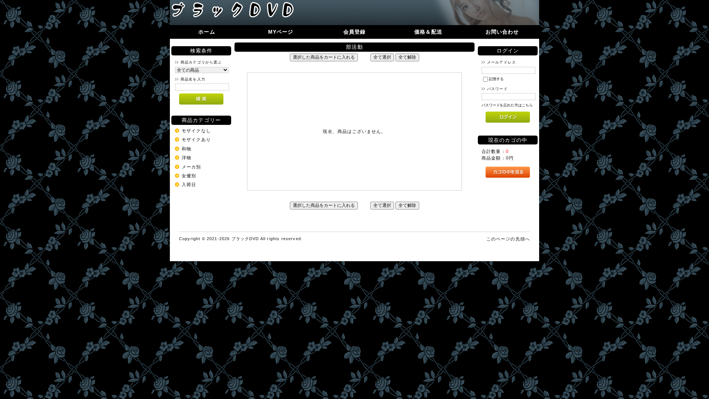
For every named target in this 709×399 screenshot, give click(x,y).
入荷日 (189, 184)
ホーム (206, 32)
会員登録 (354, 32)
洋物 (186, 157)
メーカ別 (191, 166)
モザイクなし (196, 130)
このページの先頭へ (508, 238)
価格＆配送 (428, 32)
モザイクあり (196, 139)
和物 (186, 148)
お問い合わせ (502, 32)
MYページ (281, 32)
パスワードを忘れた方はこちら (507, 105)
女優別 (189, 175)
